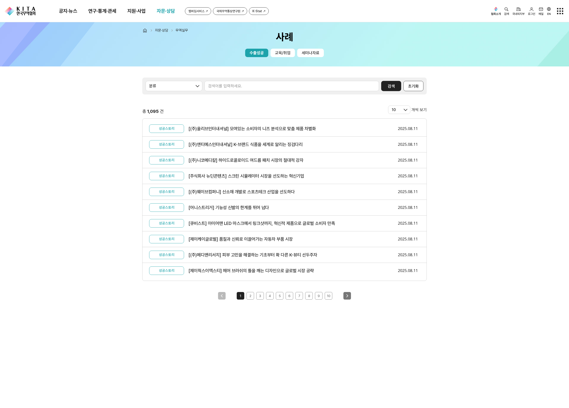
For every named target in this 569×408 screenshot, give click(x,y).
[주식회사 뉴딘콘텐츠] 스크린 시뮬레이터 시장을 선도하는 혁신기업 (246, 176)
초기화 (413, 86)
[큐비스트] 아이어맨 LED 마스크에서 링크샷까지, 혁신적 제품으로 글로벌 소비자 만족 (261, 223)
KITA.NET (20, 11)
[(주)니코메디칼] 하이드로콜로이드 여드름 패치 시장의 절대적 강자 (245, 160)
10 (328, 296)
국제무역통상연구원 (228, 11)
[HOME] (146, 30)
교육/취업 (283, 52)
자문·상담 (166, 11)
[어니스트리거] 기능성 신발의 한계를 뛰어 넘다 (228, 207)
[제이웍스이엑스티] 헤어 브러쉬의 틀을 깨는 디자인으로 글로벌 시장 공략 (251, 270)
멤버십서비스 (196, 11)
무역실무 (182, 30)
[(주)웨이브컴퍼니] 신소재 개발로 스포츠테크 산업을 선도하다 (241, 191)
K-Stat (257, 11)
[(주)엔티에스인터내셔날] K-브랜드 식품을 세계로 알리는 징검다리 (245, 144)
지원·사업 (136, 11)
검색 (391, 86)
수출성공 (257, 52)
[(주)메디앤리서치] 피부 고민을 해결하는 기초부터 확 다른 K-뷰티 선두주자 (252, 255)
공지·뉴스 (68, 11)
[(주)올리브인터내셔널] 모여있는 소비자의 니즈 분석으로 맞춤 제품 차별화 (252, 128)
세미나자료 (310, 52)
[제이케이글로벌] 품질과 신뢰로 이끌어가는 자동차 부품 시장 (240, 239)
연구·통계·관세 (102, 11)
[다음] (347, 296)
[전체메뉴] (560, 11)
